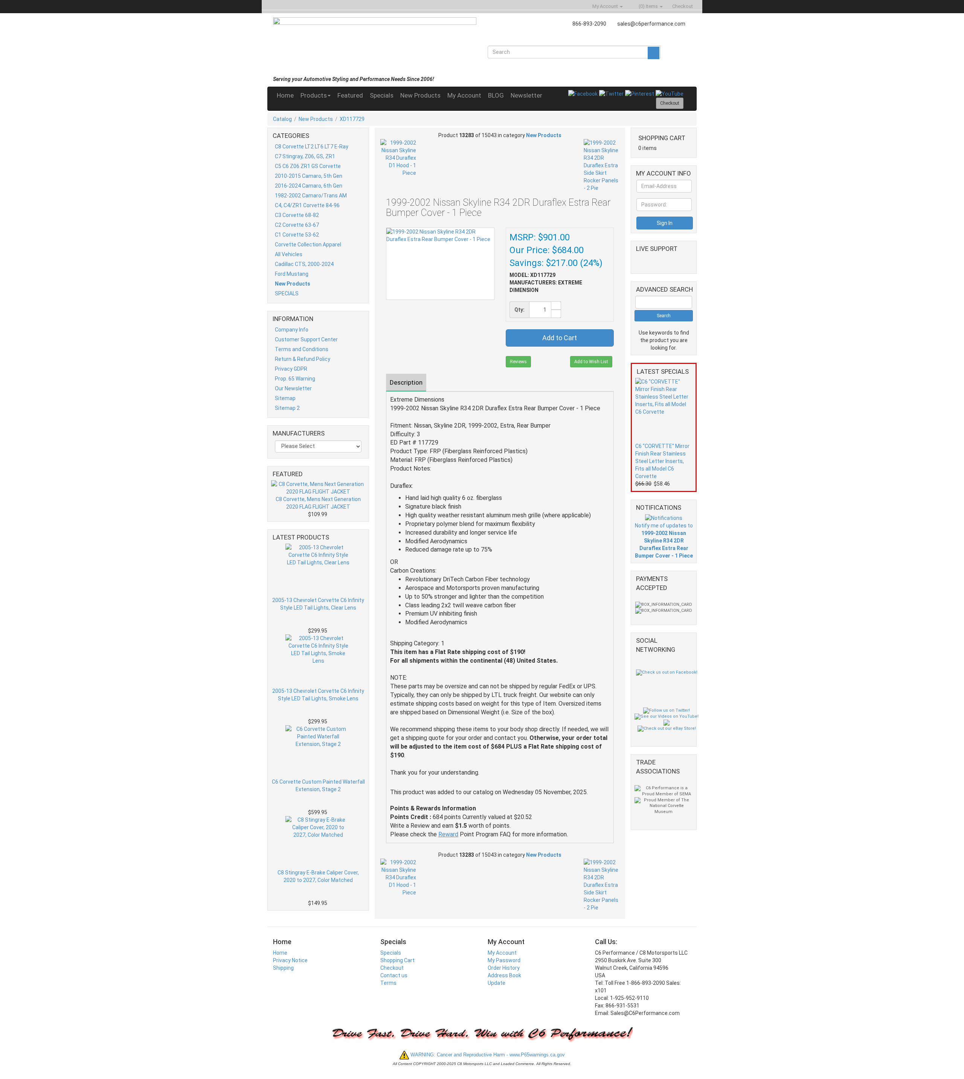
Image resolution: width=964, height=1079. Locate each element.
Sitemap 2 (287, 408)
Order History (504, 968)
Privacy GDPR (291, 369)
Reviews (518, 361)
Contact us (393, 975)
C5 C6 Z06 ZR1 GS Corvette (308, 166)
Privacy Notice (290, 960)
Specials (382, 95)
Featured (350, 95)
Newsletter (526, 95)
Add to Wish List (591, 361)
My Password (504, 960)
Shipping (283, 968)
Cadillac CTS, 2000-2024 (304, 264)
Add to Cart (559, 338)
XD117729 (352, 119)
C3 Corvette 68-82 (297, 215)
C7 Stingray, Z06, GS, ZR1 (305, 156)
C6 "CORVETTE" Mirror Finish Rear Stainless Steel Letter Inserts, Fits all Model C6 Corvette (662, 461)
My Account (464, 95)
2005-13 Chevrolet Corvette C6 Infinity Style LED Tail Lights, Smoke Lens (318, 695)
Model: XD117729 (532, 275)
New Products (420, 95)
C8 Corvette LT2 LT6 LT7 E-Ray (311, 147)
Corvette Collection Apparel (308, 244)
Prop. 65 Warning (295, 379)
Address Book (504, 975)
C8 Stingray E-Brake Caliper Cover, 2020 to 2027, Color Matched (318, 876)
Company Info (291, 330)
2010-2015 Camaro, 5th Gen (308, 176)
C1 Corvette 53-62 (297, 235)
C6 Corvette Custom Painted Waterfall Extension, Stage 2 (318, 785)
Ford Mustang (291, 274)
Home (285, 95)
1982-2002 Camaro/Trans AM (311, 196)
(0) (648, 6)
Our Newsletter (293, 388)
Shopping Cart (397, 960)
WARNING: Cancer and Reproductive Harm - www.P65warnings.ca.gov (487, 1055)
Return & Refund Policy (302, 359)
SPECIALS (287, 293)
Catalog (282, 119)
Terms (388, 983)
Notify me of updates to (664, 541)
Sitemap (285, 398)
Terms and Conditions (301, 349)
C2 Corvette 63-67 (297, 225)
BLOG (496, 95)
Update (496, 983)
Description (406, 382)
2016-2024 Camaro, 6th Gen (308, 186)
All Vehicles (288, 254)
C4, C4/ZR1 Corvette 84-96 (307, 205)
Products (313, 95)
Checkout (392, 968)
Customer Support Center (306, 339)
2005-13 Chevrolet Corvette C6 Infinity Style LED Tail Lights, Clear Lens (318, 604)
